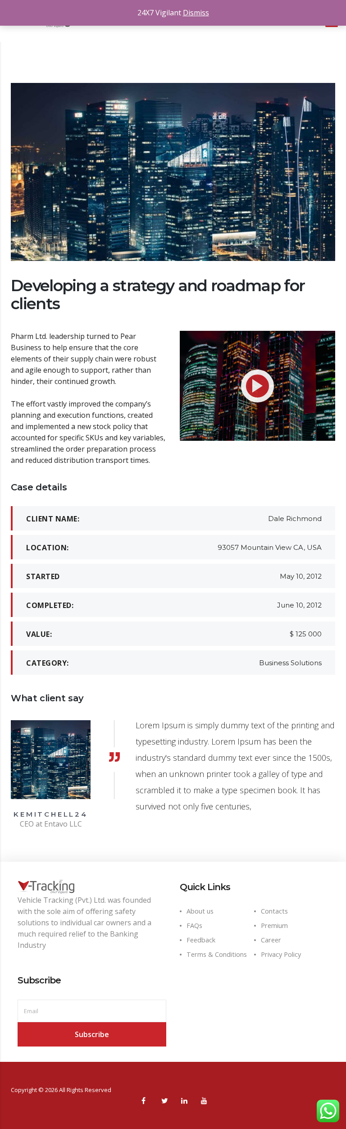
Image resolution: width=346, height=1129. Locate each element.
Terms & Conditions (217, 954)
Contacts (274, 911)
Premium (274, 925)
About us (200, 911)
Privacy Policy (281, 954)
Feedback (201, 940)
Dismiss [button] (196, 13)
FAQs (194, 925)
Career (271, 940)
